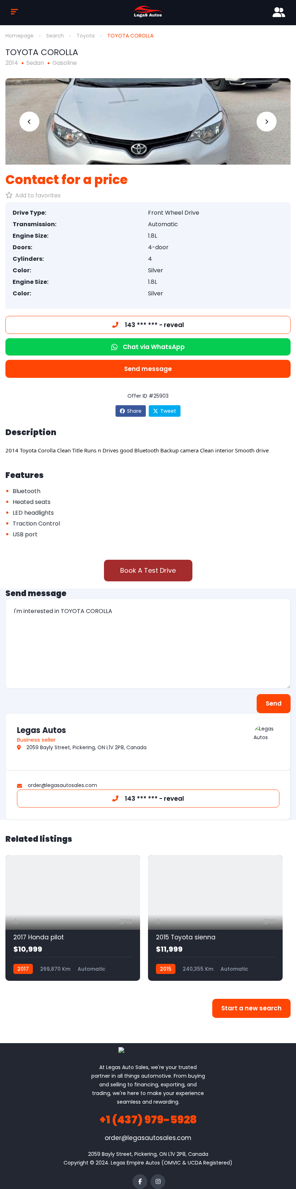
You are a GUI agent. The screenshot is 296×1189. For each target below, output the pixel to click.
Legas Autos (41, 730)
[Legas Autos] (264, 735)
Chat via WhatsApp (154, 347)
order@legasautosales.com (148, 1138)
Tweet (168, 411)
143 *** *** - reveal (153, 325)
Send (274, 703)
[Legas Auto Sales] (148, 11)
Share (134, 411)
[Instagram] (158, 1181)
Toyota (86, 35)
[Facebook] (139, 1181)
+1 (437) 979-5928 (148, 1119)
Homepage (19, 35)
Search (55, 35)
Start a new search (251, 1008)
